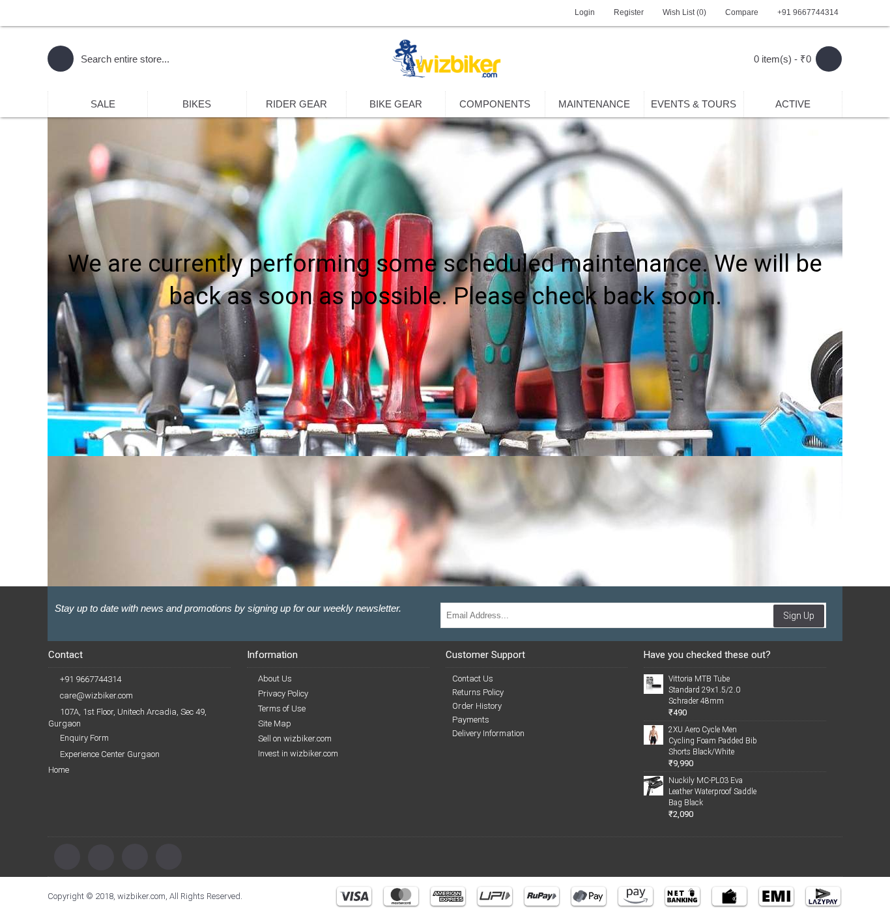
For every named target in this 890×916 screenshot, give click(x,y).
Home (58, 770)
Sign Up (798, 615)
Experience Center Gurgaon (110, 754)
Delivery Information (488, 733)
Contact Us (472, 678)
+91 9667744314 (90, 679)
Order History (477, 706)
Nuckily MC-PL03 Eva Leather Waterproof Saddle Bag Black (712, 791)
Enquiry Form (84, 738)
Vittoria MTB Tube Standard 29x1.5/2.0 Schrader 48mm (704, 690)
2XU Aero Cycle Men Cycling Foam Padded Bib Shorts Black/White (712, 740)
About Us (275, 678)
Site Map (274, 723)
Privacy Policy (283, 693)
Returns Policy (478, 692)
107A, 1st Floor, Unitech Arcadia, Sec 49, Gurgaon (127, 717)
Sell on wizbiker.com (295, 738)
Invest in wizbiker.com (298, 753)
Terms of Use (282, 708)
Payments (470, 719)
